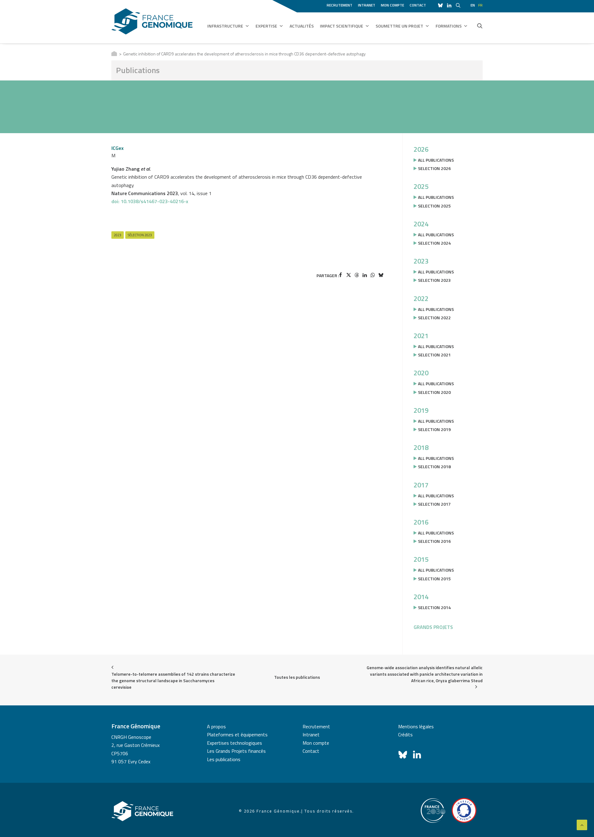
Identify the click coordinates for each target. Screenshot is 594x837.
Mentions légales (416, 726)
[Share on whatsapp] (373, 275)
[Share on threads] (356, 275)
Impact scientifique (341, 26)
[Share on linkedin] (364, 275)
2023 (117, 235)
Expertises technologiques (234, 743)
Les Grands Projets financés (236, 751)
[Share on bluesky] (381, 275)
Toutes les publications (297, 677)
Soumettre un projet (399, 26)
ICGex (117, 148)
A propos (216, 726)
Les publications (223, 759)
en (473, 5)
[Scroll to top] (582, 824)
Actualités (302, 26)
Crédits (405, 734)
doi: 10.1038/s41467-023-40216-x (149, 201)
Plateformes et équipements (237, 734)
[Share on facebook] (340, 275)
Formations (449, 26)
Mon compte (392, 5)
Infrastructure (225, 26)
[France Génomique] (152, 21)
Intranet (366, 5)
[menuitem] (341, 4)
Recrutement (339, 5)
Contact (418, 5)
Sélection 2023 (140, 235)
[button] (480, 25)
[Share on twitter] (348, 275)
